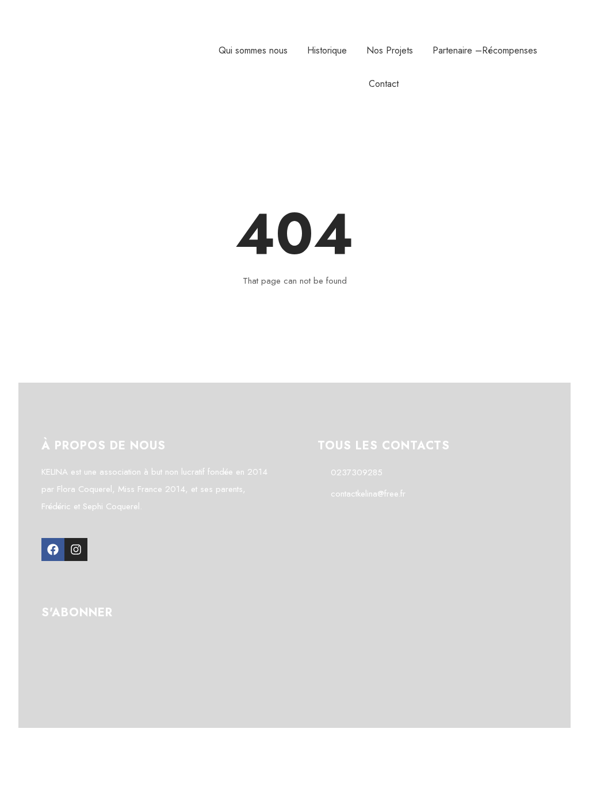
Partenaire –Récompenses (485, 50)
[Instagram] (75, 549)
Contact (384, 83)
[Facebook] (52, 549)
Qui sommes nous (253, 50)
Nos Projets (389, 50)
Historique (327, 50)
